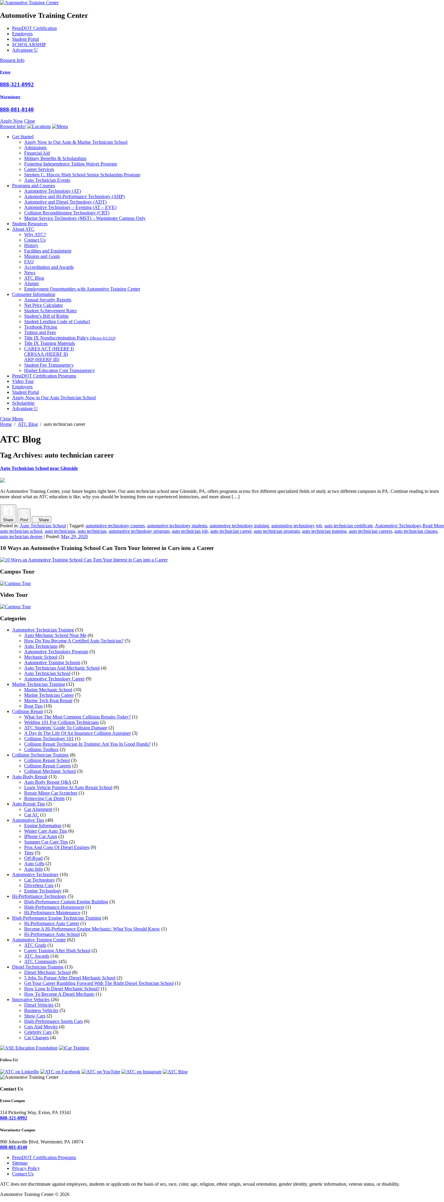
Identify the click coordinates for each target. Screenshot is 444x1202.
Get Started (23, 136)
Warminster (10, 97)
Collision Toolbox (41, 749)
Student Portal (25, 39)
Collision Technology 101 (49, 738)
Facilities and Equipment (47, 250)
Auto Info (33, 869)
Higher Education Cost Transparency (59, 370)
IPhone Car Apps (40, 836)
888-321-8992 (17, 84)
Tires (29, 852)
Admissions (35, 147)
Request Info (12, 60)
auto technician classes (415, 531)
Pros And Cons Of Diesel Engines (56, 847)
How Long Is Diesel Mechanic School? (62, 988)
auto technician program (277, 531)
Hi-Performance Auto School (52, 934)
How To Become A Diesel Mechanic (59, 994)
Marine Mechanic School (48, 689)
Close (29, 121)
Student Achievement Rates (50, 310)
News (29, 272)
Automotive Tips (28, 820)
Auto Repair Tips (28, 803)
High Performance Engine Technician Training (56, 918)
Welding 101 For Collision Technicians (61, 722)
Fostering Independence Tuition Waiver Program (70, 163)
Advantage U (25, 50)
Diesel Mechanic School (47, 972)
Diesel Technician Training (37, 966)
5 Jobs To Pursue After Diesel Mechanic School (69, 977)
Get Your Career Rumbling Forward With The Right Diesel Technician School (99, 983)
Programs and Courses (33, 185)
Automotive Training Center (39, 939)
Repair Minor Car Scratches (50, 792)
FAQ (29, 261)
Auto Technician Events (47, 180)
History (31, 245)
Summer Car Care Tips (46, 841)
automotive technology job (296, 525)
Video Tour (23, 381)
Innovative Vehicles (31, 999)
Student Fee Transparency (49, 365)
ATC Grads (35, 945)
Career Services (39, 169)
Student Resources (29, 223)
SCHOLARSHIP (29, 44)
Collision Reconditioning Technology (66, 212)
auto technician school (21, 531)
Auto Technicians (41, 646)
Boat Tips (33, 706)
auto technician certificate (348, 525)
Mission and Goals (42, 256)
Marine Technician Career (49, 695)
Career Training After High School (57, 950)
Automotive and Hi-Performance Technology (74, 196)
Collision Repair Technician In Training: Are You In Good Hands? (87, 744)
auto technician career (230, 531)
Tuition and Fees (40, 332)
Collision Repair (27, 711)
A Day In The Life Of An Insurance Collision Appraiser (77, 733)
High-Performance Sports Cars (53, 1021)
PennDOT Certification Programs (44, 375)
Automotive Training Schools (52, 662)
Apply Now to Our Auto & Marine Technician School (75, 142)
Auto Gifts (34, 863)
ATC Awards (36, 956)
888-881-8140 (17, 109)
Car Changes (36, 1037)
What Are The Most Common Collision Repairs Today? (77, 716)
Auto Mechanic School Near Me (55, 635)
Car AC (31, 814)
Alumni (31, 283)
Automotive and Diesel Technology (65, 201)
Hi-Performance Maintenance (52, 912)
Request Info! (13, 126)
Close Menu (11, 418)
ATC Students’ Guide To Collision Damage (65, 727)
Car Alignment (38, 809)
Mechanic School (40, 657)
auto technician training (324, 531)
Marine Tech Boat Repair (48, 700)
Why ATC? (35, 234)
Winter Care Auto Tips (45, 831)
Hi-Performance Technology (39, 896)
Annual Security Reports (47, 299)
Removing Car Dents (44, 798)
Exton (5, 72)
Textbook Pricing (40, 326)
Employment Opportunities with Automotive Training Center (82, 288)
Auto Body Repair (29, 776)
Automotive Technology (52, 191)
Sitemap (19, 1162)
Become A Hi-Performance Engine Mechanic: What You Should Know (92, 928)
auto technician (92, 531)
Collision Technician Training (40, 754)
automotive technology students (177, 525)
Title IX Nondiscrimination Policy (69, 337)
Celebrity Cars (38, 1032)
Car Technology (39, 879)
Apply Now (11, 121)
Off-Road (33, 858)
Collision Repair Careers (47, 765)
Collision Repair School (47, 760)
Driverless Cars (38, 885)
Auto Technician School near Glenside (39, 468)
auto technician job (190, 531)
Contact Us (35, 240)
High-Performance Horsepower (54, 907)
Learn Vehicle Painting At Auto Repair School (68, 787)
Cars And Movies (41, 1026)
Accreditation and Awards (49, 267)
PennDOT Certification (34, 28)
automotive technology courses (115, 525)
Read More (433, 525)
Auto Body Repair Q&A (47, 782)
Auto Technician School (43, 525)
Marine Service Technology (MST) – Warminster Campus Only (85, 218)
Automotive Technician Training (43, 629)
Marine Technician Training (38, 684)
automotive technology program (139, 531)
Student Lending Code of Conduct (57, 321)
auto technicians (60, 531)
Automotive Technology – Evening (70, 207)
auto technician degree (21, 536)
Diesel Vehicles (38, 1005)
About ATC (23, 229)
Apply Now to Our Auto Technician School (54, 397)
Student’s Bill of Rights (46, 316)
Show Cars (34, 1015)
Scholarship (23, 403)
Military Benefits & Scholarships (55, 158)
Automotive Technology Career (54, 678)
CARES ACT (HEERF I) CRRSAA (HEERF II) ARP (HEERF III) (49, 354)
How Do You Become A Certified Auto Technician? (74, 640)
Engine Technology (43, 890)
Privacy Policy (26, 1168)
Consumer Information (33, 294)
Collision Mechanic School (50, 771)
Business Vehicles (41, 1010)
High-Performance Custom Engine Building (66, 901)
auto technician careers (370, 531)
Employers (22, 33)
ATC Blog (34, 278)
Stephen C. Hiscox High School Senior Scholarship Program (82, 174)
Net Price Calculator (43, 305)
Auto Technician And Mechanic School (62, 667)
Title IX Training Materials (49, 343)
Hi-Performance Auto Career (51, 923)
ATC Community (40, 961)
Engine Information (42, 825)
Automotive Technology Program (56, 651)
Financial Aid (37, 153)
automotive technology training (239, 525)
